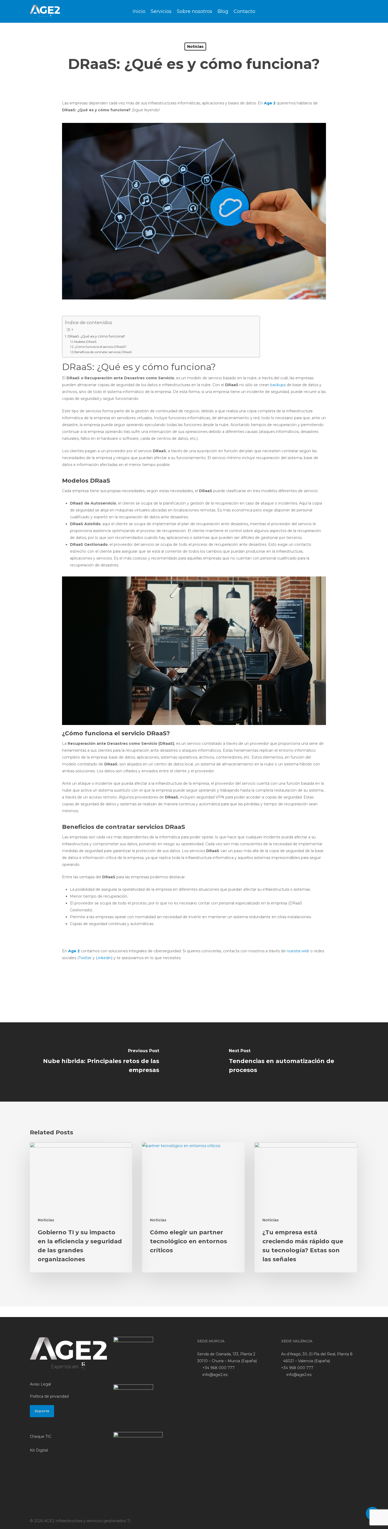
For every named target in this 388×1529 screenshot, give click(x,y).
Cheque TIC (40, 1436)
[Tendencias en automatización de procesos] (291, 1062)
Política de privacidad (49, 1396)
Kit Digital (39, 1450)
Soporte (42, 1411)
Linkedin (103, 957)
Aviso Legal (40, 1384)
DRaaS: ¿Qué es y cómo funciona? (96, 336)
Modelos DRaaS (85, 342)
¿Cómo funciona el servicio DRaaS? (100, 347)
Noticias (195, 46)
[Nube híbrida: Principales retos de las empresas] (97, 1062)
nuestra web (298, 951)
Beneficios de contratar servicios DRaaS (103, 352)
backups (278, 384)
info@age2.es (214, 1374)
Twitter (85, 957)
